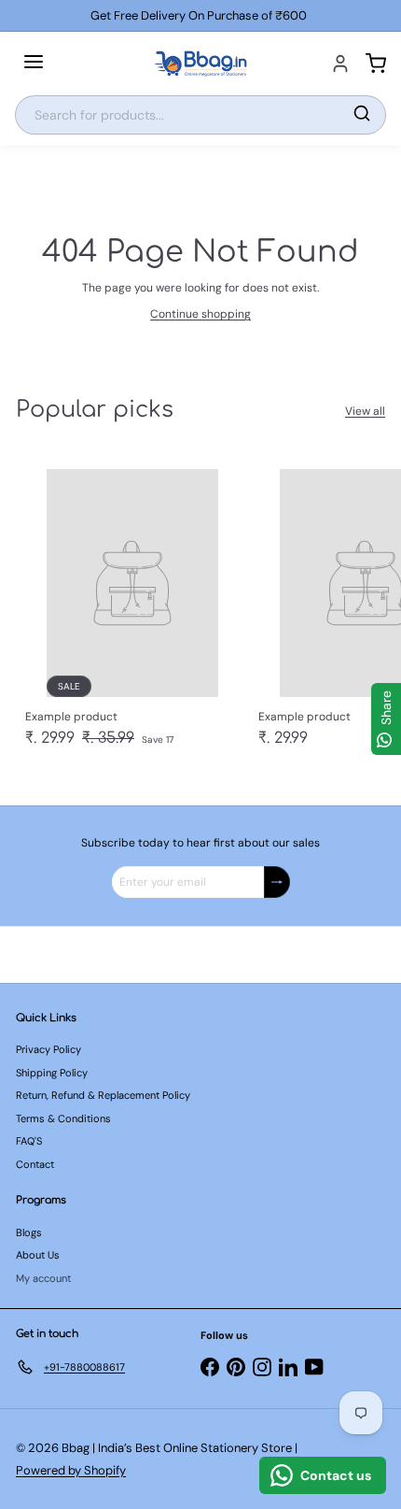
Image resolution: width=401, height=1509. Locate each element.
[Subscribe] (277, 882)
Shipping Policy (52, 1072)
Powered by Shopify (71, 1470)
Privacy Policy (48, 1049)
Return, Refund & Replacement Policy (103, 1095)
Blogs (29, 1232)
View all (365, 411)
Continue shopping (200, 313)
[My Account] (340, 63)
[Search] (362, 115)
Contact (35, 1164)
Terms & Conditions (63, 1118)
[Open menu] (33, 63)
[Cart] (376, 63)
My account (43, 1278)
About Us (38, 1254)
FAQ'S (29, 1140)
